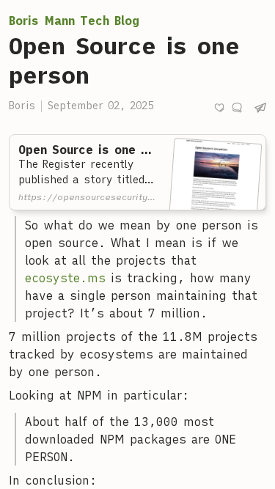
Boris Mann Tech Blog (74, 20)
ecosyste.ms (65, 278)
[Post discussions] (237, 108)
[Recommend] (219, 108)
